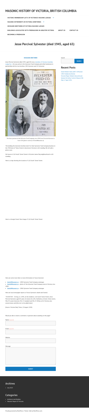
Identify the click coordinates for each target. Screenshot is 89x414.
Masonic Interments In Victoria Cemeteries (24, 22)
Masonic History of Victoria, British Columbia (41, 11)
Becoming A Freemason (16, 34)
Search (63, 58)
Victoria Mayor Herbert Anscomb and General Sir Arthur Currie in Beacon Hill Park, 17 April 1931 (72, 78)
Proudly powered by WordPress (14, 411)
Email (9, 328)
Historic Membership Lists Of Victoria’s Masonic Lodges (29, 18)
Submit (30, 369)
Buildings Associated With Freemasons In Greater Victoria (30, 30)
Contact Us (73, 30)
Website (7, 337)
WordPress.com (37, 411)
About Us (61, 30)
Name (9, 320)
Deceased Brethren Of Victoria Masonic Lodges (25, 26)
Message (8, 346)
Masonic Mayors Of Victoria (15, 401)
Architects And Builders (14, 399)
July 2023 (10, 388)
